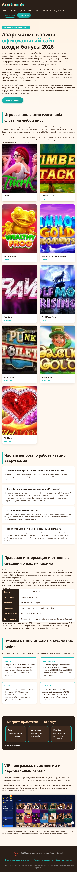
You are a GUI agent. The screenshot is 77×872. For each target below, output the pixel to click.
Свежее (36, 11)
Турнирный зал (25, 11)
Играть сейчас (12, 100)
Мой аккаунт (10, 15)
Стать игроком (23, 15)
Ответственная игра (64, 860)
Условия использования (43, 860)
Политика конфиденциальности (17, 860)
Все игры (13, 11)
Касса (5, 11)
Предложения (59, 11)
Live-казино (46, 11)
